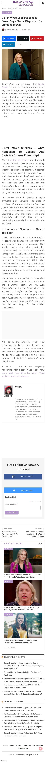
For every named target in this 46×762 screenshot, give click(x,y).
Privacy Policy (38, 745)
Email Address (11, 504)
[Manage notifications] (41, 748)
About (11, 745)
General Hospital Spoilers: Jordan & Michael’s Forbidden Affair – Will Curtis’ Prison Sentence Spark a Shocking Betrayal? (24, 666)
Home (5, 745)
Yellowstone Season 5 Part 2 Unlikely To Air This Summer (10, 534)
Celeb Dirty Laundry (13, 702)
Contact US (27, 745)
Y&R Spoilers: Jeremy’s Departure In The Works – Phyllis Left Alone (35, 534)
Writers (18, 745)
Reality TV (8, 549)
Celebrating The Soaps (14, 657)
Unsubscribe (23, 749)
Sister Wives (6, 13)
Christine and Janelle (18, 160)
